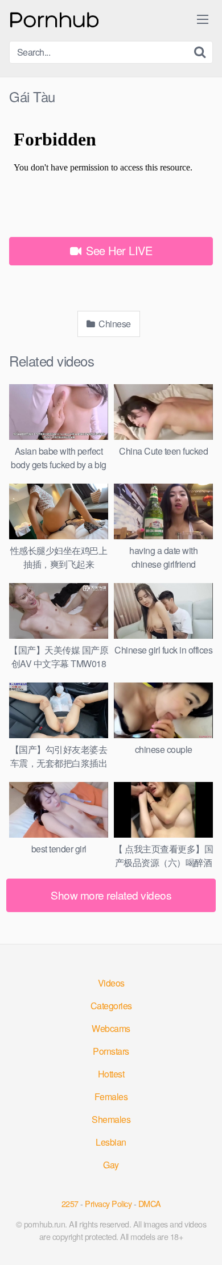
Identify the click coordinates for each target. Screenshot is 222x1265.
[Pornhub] (54, 18)
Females (111, 1096)
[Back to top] (202, 1240)
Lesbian (111, 1142)
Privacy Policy (108, 1203)
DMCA (149, 1203)
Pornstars (111, 1051)
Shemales (111, 1119)
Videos (111, 982)
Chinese (114, 323)
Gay (111, 1164)
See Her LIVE (118, 250)
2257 (70, 1203)
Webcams (111, 1028)
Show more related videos (111, 894)
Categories (111, 1005)
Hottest (111, 1073)
